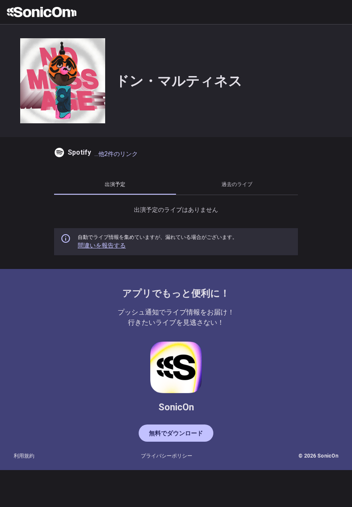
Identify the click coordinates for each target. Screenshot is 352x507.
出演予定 (115, 184)
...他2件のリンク (116, 153)
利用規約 (24, 456)
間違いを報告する (102, 245)
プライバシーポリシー (166, 456)
